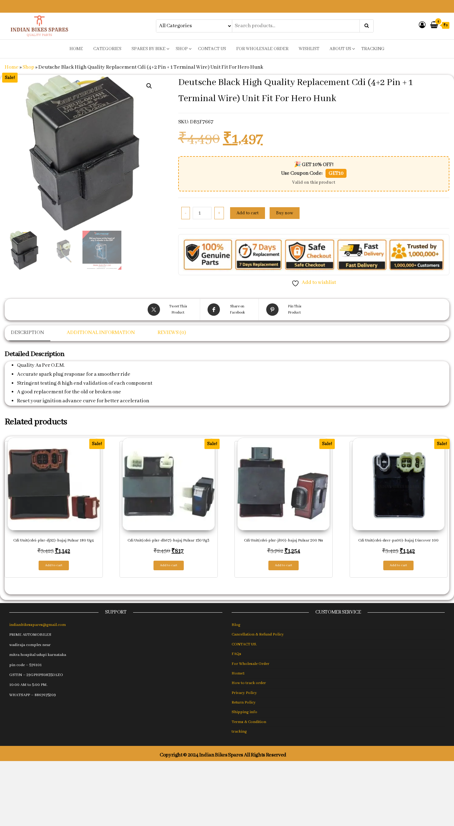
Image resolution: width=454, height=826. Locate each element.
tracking (373, 49)
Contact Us (212, 49)
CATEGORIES (107, 49)
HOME (76, 49)
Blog (236, 624)
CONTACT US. (244, 644)
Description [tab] (27, 332)
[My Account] (422, 25)
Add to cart (248, 213)
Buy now (284, 213)
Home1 (238, 673)
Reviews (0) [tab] (172, 332)
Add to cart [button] (53, 565)
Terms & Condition (249, 722)
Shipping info (244, 712)
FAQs (236, 654)
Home (12, 67)
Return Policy (244, 702)
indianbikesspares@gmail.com (37, 624)
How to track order (249, 683)
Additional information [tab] (101, 332)
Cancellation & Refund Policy (258, 634)
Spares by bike (149, 49)
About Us (340, 49)
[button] (149, 86)
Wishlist (309, 49)
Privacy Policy (244, 692)
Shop (182, 49)
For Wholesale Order (262, 49)
